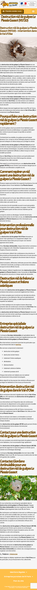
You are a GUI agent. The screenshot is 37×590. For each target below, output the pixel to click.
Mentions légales (17, 572)
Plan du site (18, 581)
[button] (33, 11)
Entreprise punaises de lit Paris (17, 576)
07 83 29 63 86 (13, 554)
